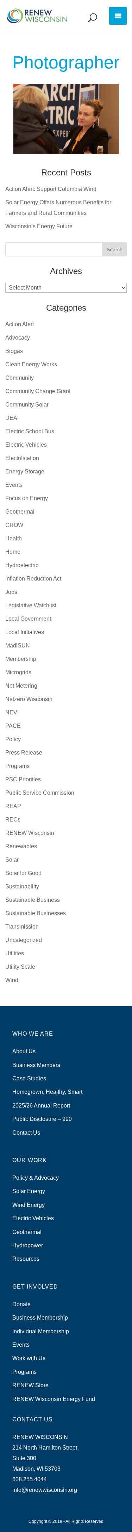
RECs (12, 820)
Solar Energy (28, 1191)
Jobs (11, 592)
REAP (13, 806)
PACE (13, 726)
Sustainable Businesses (35, 913)
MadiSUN (17, 646)
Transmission (22, 927)
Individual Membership (40, 1331)
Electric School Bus (29, 431)
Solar (12, 860)
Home (12, 552)
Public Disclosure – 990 (42, 1119)
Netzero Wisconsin (28, 699)
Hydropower (27, 1245)
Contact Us (26, 1133)
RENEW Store (30, 1385)
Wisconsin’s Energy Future (39, 226)
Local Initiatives (24, 632)
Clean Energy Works (31, 364)
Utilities (14, 953)
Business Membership (40, 1318)
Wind (11, 980)
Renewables (21, 846)
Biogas (14, 351)
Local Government (28, 619)
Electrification (22, 458)
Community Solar (27, 405)
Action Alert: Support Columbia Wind (50, 189)
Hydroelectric (21, 565)
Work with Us (28, 1358)
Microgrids (18, 672)
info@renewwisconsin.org (44, 1490)
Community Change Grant (37, 391)
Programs (17, 766)
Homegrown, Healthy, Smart (47, 1092)
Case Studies (29, 1078)
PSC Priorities (23, 779)
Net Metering (21, 686)
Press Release (23, 753)
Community (19, 378)
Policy (13, 739)
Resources (25, 1259)
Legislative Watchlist (30, 605)
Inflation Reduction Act (33, 579)
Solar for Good (23, 873)
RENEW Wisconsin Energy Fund (53, 1399)
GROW (14, 525)
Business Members (36, 1065)
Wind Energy (28, 1205)
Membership (20, 659)
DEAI (12, 418)
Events (14, 485)
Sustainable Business (32, 900)
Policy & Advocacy (35, 1178)
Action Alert (19, 324)
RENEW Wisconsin (29, 833)
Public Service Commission (39, 793)
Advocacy (17, 338)
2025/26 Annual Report (41, 1106)
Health (13, 538)
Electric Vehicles (26, 445)
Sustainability (22, 886)
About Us (24, 1051)
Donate (21, 1304)
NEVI (12, 712)
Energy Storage (24, 472)
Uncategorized (23, 940)
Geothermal (19, 512)
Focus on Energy (26, 498)
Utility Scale (20, 967)
